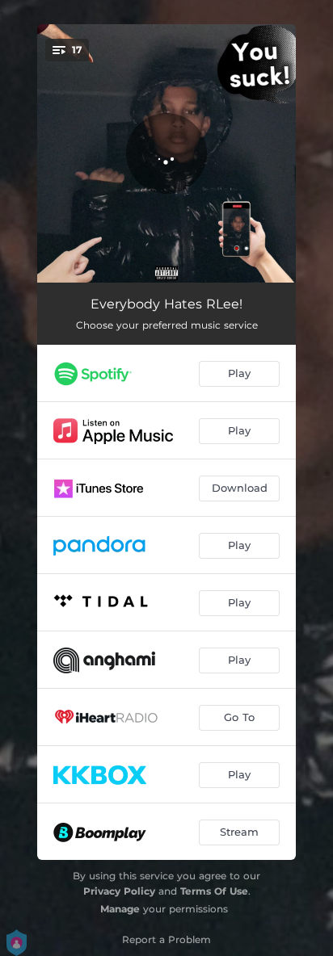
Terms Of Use (214, 891)
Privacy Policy (119, 891)
